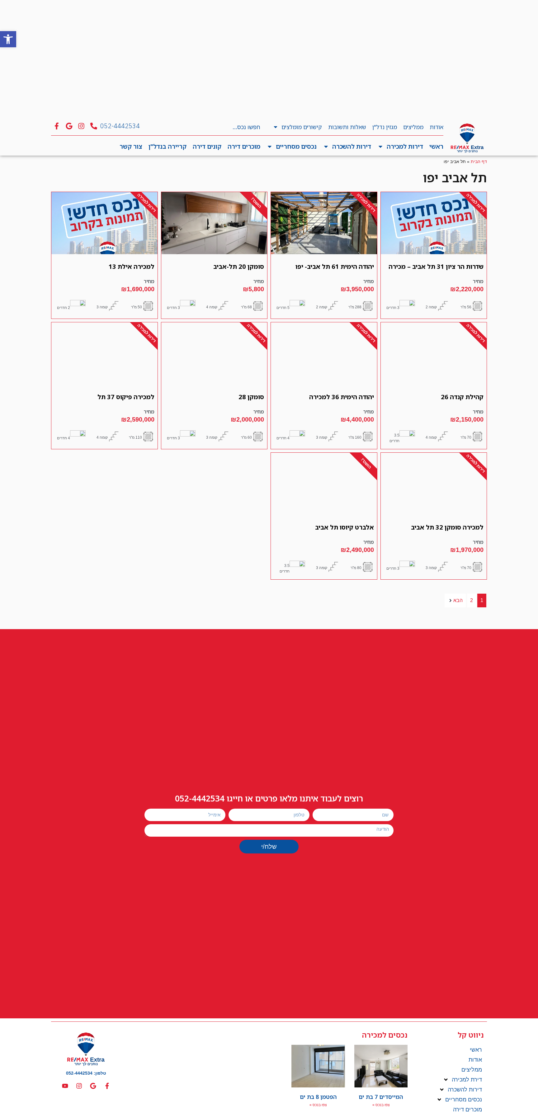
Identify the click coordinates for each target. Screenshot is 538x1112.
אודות (436, 127)
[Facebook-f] (107, 1086)
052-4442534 (199, 798)
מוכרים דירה (244, 146)
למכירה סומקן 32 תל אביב (447, 527)
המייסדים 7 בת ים (381, 1096)
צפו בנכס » (381, 1105)
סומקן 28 (251, 397)
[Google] (93, 1086)
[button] (8, 39)
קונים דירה (207, 146)
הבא (458, 600)
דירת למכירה (467, 1080)
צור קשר (131, 146)
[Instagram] (79, 1086)
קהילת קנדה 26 (462, 397)
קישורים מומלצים (301, 127)
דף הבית (479, 161)
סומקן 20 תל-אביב (238, 266)
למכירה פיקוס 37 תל (125, 397)
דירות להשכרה (351, 146)
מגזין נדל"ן (384, 127)
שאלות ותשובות (347, 127)
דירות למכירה (405, 146)
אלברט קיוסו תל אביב (344, 527)
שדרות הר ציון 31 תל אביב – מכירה (436, 266)
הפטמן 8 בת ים (318, 1096)
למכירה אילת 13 (131, 266)
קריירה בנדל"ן (167, 146)
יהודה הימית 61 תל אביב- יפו (334, 266)
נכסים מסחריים (296, 146)
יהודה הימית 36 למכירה (341, 397)
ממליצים (413, 127)
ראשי (436, 146)
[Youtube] (65, 1086)
